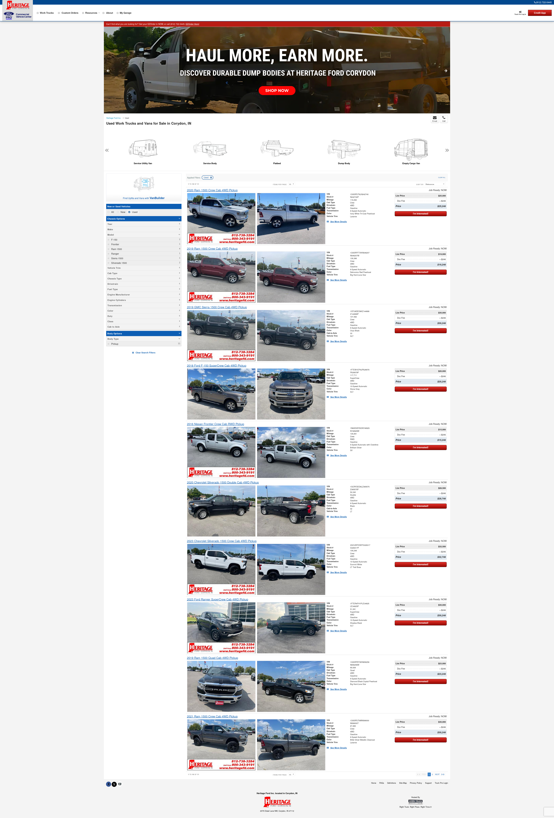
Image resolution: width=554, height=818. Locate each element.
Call (444, 121)
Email (434, 121)
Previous (108, 70)
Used (206, 177)
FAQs (381, 783)
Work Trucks (47, 12)
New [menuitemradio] (122, 212)
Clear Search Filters (145, 352)
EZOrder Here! (192, 24)
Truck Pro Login (441, 783)
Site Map (403, 783)
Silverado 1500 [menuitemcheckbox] (119, 263)
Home (373, 783)
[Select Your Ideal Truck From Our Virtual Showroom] (277, 70)
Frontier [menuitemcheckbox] (115, 244)
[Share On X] (114, 784)
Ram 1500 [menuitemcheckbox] (116, 249)
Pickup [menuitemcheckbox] (114, 343)
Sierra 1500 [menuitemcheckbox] (117, 258)
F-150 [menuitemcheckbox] (114, 239)
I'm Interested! (420, 213)
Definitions (391, 783)
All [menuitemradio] (112, 212)
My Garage (125, 12)
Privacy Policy (416, 783)
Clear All (441, 177)
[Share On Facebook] (108, 784)
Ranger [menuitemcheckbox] (115, 253)
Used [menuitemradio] (134, 212)
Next (446, 70)
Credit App (540, 12)
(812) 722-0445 (544, 2)
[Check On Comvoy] (119, 784)
